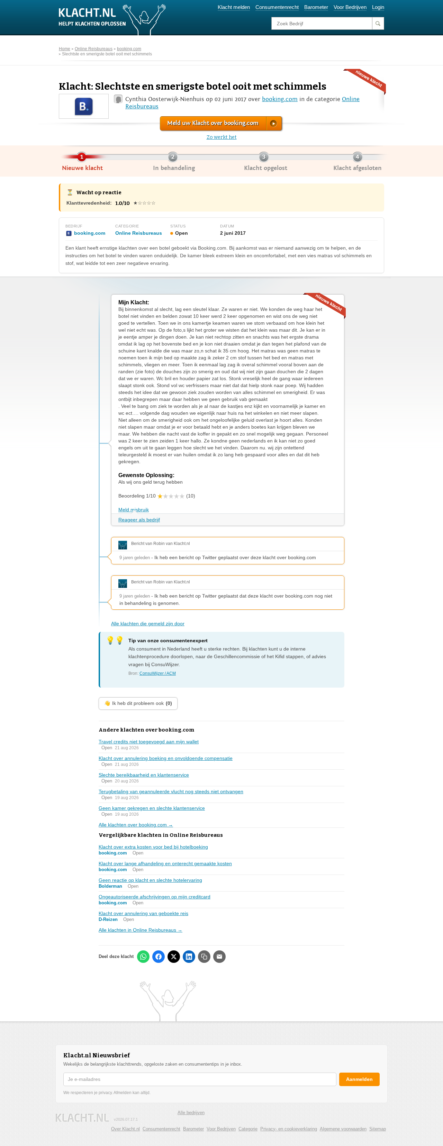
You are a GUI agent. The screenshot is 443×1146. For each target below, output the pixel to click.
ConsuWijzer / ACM (157, 673)
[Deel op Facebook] (158, 956)
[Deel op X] (174, 956)
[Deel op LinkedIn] (189, 956)
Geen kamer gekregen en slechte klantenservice (152, 808)
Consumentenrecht (277, 7)
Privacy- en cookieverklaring (288, 1128)
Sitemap (377, 1128)
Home (64, 48)
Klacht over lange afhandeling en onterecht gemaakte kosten (165, 863)
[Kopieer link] (204, 956)
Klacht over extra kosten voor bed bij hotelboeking (153, 847)
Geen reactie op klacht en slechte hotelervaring (150, 880)
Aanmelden (359, 1079)
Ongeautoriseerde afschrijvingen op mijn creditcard (154, 896)
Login (378, 7)
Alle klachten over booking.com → (136, 824)
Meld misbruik (133, 509)
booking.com (129, 48)
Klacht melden (234, 7)
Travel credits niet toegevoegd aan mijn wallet (149, 741)
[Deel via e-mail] (219, 956)
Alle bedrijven (191, 1112)
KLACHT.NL (82, 1117)
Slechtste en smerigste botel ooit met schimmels (107, 54)
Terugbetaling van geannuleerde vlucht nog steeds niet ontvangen (171, 791)
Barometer (316, 7)
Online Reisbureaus (93, 48)
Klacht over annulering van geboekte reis (143, 913)
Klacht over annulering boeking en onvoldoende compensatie (166, 758)
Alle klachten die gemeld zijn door (147, 623)
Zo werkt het (222, 137)
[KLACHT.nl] (112, 19)
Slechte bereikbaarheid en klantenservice (144, 775)
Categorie (247, 1128)
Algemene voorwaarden (343, 1128)
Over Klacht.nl (125, 1128)
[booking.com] (84, 105)
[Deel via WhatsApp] (143, 956)
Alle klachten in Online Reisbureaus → (140, 930)
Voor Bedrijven (350, 7)
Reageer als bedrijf (139, 519)
